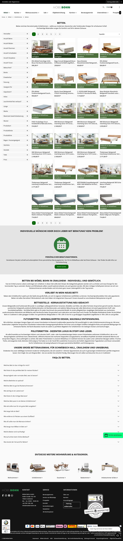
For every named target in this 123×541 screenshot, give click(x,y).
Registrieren (15, 2)
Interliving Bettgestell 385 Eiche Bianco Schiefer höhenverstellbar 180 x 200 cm (110, 183)
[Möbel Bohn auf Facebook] (3, 495)
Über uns (66, 494)
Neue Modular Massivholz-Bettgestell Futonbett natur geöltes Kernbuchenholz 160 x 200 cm (110, 92)
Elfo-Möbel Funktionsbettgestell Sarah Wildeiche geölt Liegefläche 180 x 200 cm (42, 92)
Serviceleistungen (48, 506)
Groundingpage (68, 500)
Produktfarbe (8, 131)
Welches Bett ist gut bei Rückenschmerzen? (18, 386)
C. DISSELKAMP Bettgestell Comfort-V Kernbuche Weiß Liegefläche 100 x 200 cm (86, 92)
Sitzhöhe (7, 145)
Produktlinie (8, 135)
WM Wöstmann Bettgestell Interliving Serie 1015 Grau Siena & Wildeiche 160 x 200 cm (65, 122)
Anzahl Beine (8, 39)
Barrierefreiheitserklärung (75, 538)
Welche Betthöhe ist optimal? (14, 381)
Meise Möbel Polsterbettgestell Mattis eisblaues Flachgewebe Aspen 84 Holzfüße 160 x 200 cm (65, 214)
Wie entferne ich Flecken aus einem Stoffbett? (19, 416)
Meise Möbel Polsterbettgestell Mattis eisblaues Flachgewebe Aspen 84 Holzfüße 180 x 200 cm (42, 214)
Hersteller (7, 34)
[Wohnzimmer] (13, 470)
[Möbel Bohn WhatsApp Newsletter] (12, 495)
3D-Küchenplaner (48, 512)
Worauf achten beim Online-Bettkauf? (16, 437)
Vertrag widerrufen (113, 2)
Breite (6, 72)
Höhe (5, 97)
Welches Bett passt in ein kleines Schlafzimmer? (20, 401)
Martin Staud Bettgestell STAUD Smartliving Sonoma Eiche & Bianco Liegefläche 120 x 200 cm (64, 92)
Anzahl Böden (8, 43)
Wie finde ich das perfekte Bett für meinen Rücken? (21, 370)
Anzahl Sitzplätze (9, 58)
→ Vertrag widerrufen (68, 505)
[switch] (6, 531)
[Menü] (9, 520)
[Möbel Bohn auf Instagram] (6, 495)
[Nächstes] (120, 12)
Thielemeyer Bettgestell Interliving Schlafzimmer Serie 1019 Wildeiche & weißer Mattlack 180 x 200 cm (42, 183)
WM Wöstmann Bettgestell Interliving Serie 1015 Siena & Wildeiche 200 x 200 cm (110, 122)
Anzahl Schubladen (10, 53)
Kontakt (45, 503)
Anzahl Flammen (9, 48)
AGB (51, 538)
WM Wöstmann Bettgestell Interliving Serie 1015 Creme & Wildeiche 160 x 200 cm (42, 153)
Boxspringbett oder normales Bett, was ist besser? (21, 376)
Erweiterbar (8, 77)
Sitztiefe (6, 150)
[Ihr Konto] (111, 7)
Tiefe (5, 155)
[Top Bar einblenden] (119, 7)
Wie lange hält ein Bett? (11, 411)
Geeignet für (8, 87)
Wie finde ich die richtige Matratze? (15, 396)
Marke (6, 111)
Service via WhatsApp (49, 497)
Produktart (7, 126)
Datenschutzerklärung (60, 538)
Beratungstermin (48, 494)
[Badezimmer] (85, 470)
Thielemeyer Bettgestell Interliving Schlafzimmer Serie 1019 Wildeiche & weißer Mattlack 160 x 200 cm (110, 153)
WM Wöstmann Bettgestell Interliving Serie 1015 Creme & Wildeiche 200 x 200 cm (87, 153)
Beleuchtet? (8, 68)
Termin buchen (61, 267)
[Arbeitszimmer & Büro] (109, 470)
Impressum (36, 538)
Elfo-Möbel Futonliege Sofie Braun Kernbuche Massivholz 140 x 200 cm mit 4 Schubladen (42, 62)
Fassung (6, 82)
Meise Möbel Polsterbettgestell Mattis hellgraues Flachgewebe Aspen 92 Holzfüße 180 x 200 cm (110, 214)
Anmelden (5, 2)
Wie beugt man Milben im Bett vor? (15, 427)
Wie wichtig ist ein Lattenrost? (14, 391)
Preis (5, 160)
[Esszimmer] (61, 470)
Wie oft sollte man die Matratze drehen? (17, 422)
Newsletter (46, 509)
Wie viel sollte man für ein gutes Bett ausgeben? (20, 406)
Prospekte (46, 500)
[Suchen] (103, 7)
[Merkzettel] (107, 7)
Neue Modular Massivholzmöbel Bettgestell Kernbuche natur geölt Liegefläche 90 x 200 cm (87, 62)
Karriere (65, 497)
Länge (6, 106)
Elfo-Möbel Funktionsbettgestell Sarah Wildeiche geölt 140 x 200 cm (109, 62)
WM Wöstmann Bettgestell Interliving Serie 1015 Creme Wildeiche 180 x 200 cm (63, 153)
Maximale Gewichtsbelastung (13, 116)
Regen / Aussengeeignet (12, 140)
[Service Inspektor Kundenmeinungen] (97, 505)
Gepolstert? (8, 92)
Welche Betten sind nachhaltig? (14, 432)
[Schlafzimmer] (37, 470)
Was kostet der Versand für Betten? (16, 442)
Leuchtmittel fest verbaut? (12, 102)
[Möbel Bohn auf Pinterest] (9, 495)
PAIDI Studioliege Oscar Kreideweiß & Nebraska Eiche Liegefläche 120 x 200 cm (42, 122)
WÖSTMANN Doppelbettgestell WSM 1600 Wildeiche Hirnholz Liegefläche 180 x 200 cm (87, 183)
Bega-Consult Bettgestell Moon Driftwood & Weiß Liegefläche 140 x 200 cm (64, 62)
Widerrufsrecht (44, 538)
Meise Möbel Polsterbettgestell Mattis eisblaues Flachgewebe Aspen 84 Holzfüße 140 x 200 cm (87, 214)
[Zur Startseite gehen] (61, 7)
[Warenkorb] (115, 7)
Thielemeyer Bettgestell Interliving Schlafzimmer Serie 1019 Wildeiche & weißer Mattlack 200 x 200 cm (64, 183)
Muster (6, 121)
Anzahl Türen (8, 63)
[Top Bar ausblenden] (121, 2)
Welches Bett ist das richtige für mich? (16, 365)
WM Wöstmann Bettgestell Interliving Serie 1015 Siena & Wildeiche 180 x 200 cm (87, 122)
